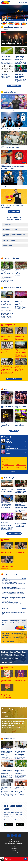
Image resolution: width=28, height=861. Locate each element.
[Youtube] (15, 835)
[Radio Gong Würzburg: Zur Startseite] (5, 2)
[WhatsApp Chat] (25, 20)
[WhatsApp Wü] (19, 835)
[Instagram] (12, 835)
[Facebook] (8, 835)
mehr (24, 578)
